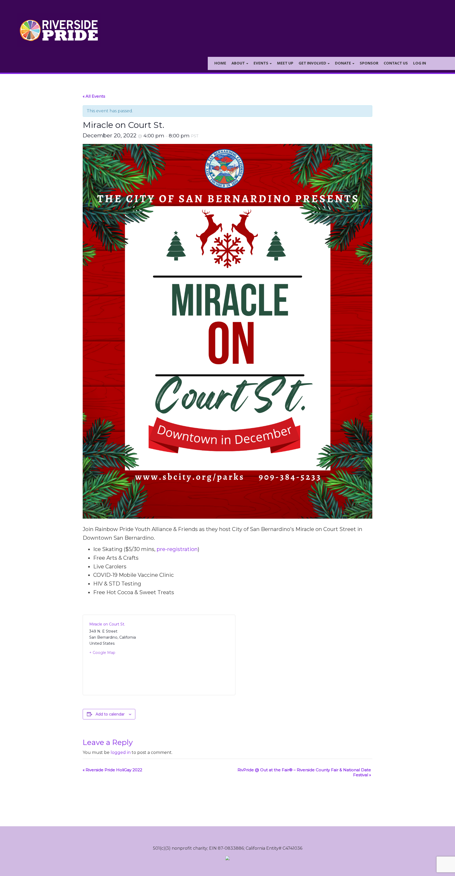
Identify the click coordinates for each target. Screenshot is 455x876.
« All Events (94, 96)
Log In (419, 63)
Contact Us (396, 63)
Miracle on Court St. (107, 624)
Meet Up (285, 63)
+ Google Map (102, 652)
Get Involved (313, 63)
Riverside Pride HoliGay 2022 (112, 769)
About (238, 63)
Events (261, 63)
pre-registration (177, 549)
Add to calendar (110, 714)
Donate (343, 63)
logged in (121, 752)
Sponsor (369, 63)
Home (220, 63)
